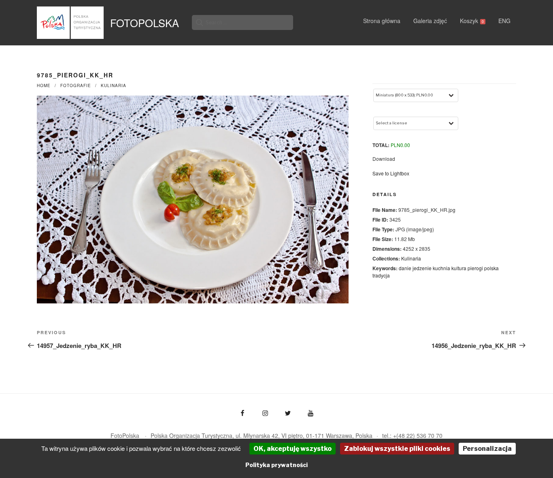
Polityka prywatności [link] (276, 464)
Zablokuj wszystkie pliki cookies (397, 448)
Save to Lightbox (390, 173)
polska (491, 268)
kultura (458, 268)
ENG (504, 21)
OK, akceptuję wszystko (292, 448)
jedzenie (422, 268)
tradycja (381, 275)
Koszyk (472, 21)
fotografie (75, 85)
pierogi (475, 268)
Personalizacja (487, 448)
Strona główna (381, 21)
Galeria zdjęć (430, 21)
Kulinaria (113, 85)
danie (405, 268)
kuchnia (441, 268)
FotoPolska (144, 22)
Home (44, 85)
